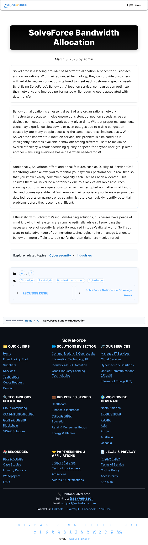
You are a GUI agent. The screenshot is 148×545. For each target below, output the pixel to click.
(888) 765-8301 (81, 498)
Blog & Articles (13, 458)
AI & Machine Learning (18, 414)
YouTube (105, 509)
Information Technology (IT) (71, 359)
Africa (105, 431)
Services (9, 371)
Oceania (106, 443)
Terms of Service (112, 464)
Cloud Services (111, 359)
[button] (128, 5)
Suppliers (9, 365)
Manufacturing (61, 415)
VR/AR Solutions (14, 431)
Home (28, 320)
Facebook (89, 509)
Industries (84, 255)
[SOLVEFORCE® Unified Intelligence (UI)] (15, 5)
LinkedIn (58, 509)
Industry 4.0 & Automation (69, 365)
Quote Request (13, 382)
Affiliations (59, 474)
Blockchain (10, 425)
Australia (107, 437)
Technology (11, 376)
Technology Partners (66, 468)
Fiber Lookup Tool (15, 359)
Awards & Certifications (68, 480)
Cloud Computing (15, 408)
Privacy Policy (110, 458)
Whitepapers (11, 476)
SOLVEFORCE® (79, 539)
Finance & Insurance (66, 410)
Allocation (27, 280)
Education (58, 421)
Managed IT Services (115, 353)
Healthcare (59, 404)
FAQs (6, 482)
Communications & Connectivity (73, 353)
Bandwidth (45, 280)
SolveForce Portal (35, 293)
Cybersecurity (60, 255)
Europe (106, 419)
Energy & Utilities (63, 433)
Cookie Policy (110, 470)
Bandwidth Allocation (70, 280)
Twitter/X (73, 509)
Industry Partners (64, 462)
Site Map (107, 482)
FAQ (119, 531)
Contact (8, 388)
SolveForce (96, 280)
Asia (104, 425)
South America (111, 414)
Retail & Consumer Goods (69, 427)
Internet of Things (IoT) (116, 381)
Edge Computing (14, 419)
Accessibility (109, 476)
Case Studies (12, 464)
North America (111, 408)
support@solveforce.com (78, 503)
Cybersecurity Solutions (117, 365)
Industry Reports (14, 470)
